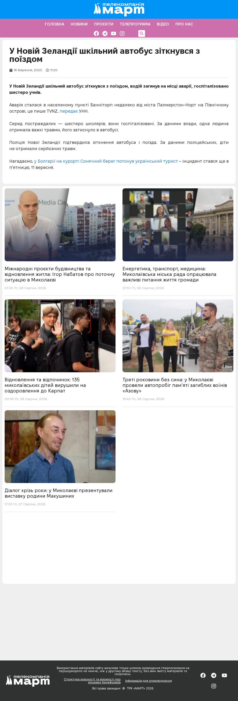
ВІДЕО (163, 24)
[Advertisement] (119, 551)
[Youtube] (113, 33)
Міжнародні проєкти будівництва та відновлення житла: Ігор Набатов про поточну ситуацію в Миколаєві (60, 274)
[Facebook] (96, 33)
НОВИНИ (79, 24)
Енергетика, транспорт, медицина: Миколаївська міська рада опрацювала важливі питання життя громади (169, 274)
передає (69, 111)
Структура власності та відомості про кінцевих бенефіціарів (92, 680)
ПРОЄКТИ (103, 24)
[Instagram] (122, 33)
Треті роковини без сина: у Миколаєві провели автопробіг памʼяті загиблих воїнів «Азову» (174, 385)
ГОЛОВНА (54, 24)
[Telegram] (105, 33)
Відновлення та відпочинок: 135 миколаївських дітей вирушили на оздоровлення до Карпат (45, 385)
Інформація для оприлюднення (148, 680)
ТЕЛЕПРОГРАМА (135, 24)
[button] (141, 33)
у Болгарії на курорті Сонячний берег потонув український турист (105, 161)
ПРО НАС (184, 24)
